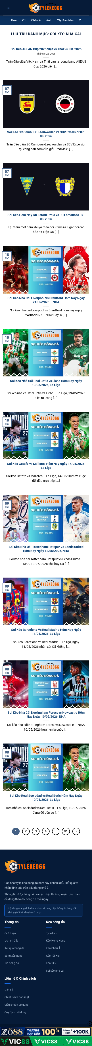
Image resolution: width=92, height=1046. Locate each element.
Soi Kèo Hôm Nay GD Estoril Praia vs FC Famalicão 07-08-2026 (46, 217)
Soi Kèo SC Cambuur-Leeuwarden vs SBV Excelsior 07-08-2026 (46, 134)
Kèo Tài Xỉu (53, 955)
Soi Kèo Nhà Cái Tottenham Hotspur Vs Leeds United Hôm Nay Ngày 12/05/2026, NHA (46, 549)
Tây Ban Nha (65, 20)
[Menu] (8, 8)
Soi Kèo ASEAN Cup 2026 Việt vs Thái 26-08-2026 (46, 49)
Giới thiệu (10, 933)
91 (66, 831)
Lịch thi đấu (11, 940)
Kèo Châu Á (53, 948)
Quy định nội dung (15, 1012)
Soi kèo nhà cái (55, 970)
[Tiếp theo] (76, 831)
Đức (14, 20)
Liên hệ (8, 989)
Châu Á (36, 20)
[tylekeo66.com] (46, 8)
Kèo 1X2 (51, 963)
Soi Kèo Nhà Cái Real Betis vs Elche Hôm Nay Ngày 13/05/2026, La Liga (46, 383)
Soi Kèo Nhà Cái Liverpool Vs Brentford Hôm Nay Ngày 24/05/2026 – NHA (46, 300)
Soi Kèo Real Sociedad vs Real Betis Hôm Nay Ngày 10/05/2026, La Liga (46, 797)
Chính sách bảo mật (16, 997)
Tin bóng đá (11, 963)
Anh (49, 20)
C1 (24, 20)
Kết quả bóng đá (14, 948)
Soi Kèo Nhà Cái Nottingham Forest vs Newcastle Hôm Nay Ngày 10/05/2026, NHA (46, 714)
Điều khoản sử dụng (16, 1004)
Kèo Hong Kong (55, 940)
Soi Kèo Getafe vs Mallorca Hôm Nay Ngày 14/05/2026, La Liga (46, 466)
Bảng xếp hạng (13, 955)
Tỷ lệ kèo (51, 933)
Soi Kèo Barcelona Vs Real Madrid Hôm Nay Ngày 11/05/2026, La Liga (46, 631)
